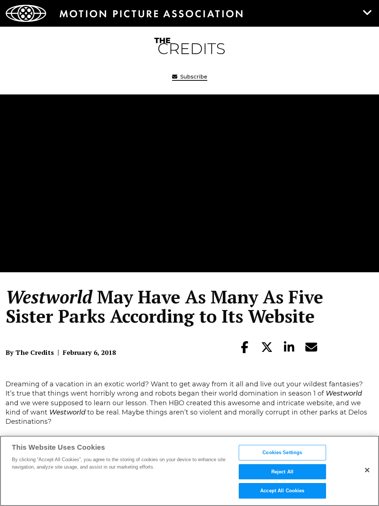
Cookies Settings (282, 452)
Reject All (282, 472)
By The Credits (30, 352)
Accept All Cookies (282, 490)
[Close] (367, 470)
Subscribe (193, 76)
